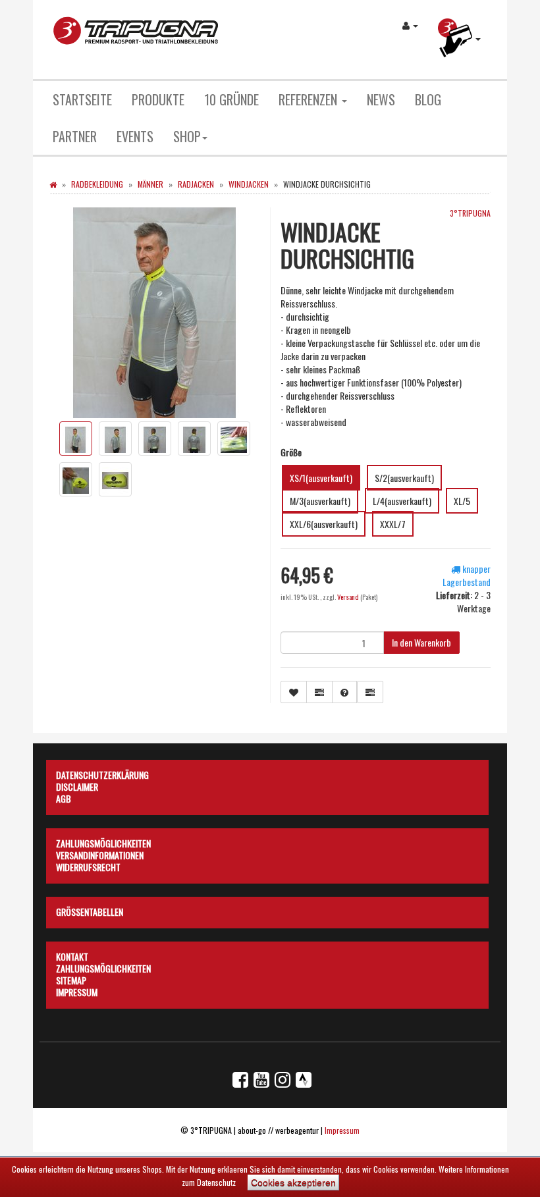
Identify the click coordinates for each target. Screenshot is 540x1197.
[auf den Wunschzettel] (294, 692)
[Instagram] (282, 1078)
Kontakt (72, 954)
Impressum (76, 990)
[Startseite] (53, 184)
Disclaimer (77, 785)
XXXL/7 (393, 524)
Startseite (82, 99)
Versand (348, 596)
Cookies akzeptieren (293, 1182)
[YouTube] (261, 1078)
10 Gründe (231, 99)
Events (135, 136)
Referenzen (309, 99)
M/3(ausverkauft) (320, 501)
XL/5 (462, 501)
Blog (428, 99)
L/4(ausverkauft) (402, 501)
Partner (75, 136)
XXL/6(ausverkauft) (324, 524)
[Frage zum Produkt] (344, 692)
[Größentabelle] (370, 692)
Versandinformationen (100, 853)
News (381, 99)
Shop (187, 136)
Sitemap (71, 978)
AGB (63, 796)
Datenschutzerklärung (102, 773)
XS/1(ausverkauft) (321, 478)
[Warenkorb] (459, 39)
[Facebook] (240, 1078)
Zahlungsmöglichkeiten (103, 841)
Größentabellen (89, 910)
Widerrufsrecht (88, 865)
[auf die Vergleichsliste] (319, 692)
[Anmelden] (410, 25)
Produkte (158, 99)
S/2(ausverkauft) (404, 478)
